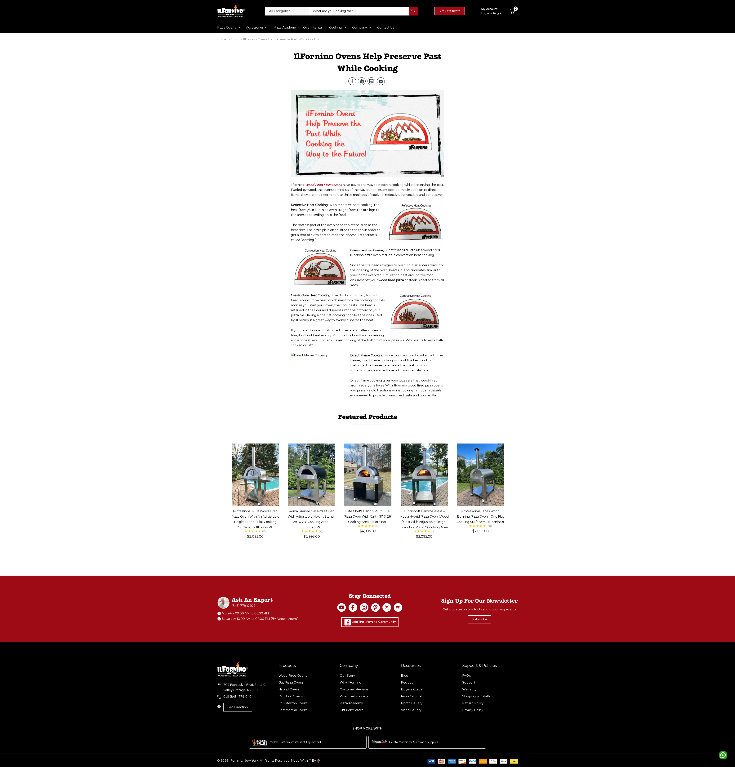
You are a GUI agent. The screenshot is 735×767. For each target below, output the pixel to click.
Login (485, 13)
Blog (404, 675)
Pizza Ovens (226, 27)
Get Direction (237, 707)
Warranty (469, 689)
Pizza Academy (351, 703)
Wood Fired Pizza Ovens (323, 185)
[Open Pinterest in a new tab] (375, 607)
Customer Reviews (354, 689)
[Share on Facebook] (352, 81)
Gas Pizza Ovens (290, 682)
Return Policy (472, 703)
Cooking (335, 27)
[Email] (381, 81)
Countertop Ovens (292, 703)
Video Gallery (411, 710)
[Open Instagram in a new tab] (364, 607)
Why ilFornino (350, 682)
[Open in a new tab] (387, 607)
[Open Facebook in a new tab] (353, 607)
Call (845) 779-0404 (238, 696)
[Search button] (413, 11)
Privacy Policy (472, 710)
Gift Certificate (450, 11)
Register (499, 13)
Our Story (347, 675)
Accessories (254, 27)
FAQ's (466, 675)
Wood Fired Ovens (292, 675)
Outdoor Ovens (290, 696)
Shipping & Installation (479, 696)
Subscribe (479, 619)
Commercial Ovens (292, 710)
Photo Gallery (411, 703)
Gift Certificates (351, 710)
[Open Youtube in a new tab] (341, 607)
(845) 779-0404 (243, 606)
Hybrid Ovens (288, 689)
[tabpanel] (255, 494)
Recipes (407, 682)
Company (359, 27)
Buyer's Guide (412, 689)
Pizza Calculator (413, 696)
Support (468, 682)
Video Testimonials (354, 696)
